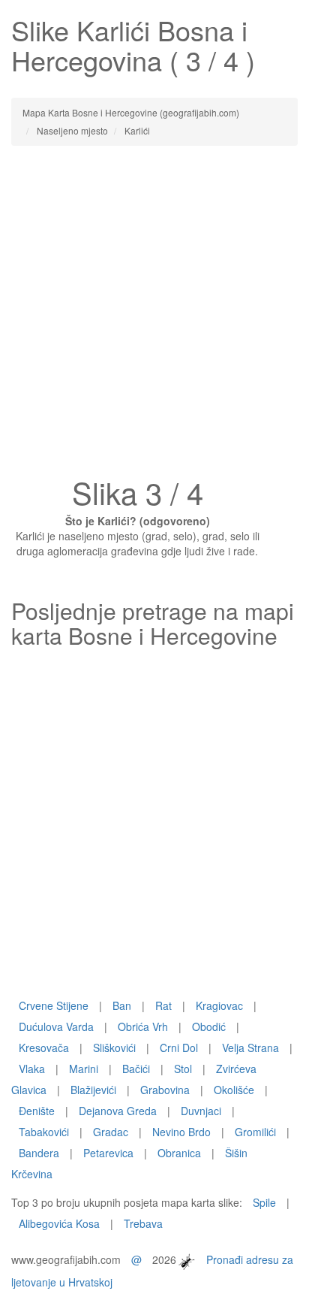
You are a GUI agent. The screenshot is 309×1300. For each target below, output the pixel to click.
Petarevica (108, 1152)
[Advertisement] (154, 315)
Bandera (39, 1152)
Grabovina (165, 1089)
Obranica (179, 1152)
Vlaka (32, 1068)
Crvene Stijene (53, 1005)
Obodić (209, 1026)
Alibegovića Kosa (59, 1223)
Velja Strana (250, 1047)
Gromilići (255, 1131)
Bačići (136, 1068)
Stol (183, 1068)
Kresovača (44, 1047)
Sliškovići (114, 1047)
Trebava (143, 1223)
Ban (121, 1005)
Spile (264, 1202)
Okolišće (234, 1089)
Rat (163, 1005)
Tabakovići (44, 1131)
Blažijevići (93, 1089)
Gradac (110, 1131)
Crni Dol (179, 1047)
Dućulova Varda (56, 1026)
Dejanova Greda (118, 1110)
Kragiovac (219, 1005)
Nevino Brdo (181, 1131)
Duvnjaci (201, 1110)
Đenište (37, 1110)
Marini (83, 1068)
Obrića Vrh (143, 1026)
